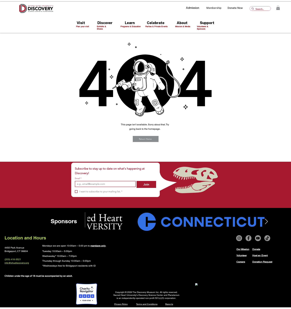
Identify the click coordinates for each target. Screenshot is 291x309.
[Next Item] (266, 222)
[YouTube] (258, 238)
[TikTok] (267, 238)
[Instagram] (239, 238)
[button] (278, 7)
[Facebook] (248, 238)
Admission (192, 7)
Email (78, 178)
